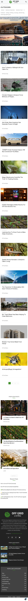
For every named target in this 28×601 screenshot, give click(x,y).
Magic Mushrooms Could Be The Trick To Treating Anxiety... (12, 178)
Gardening (4, 589)
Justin (4, 470)
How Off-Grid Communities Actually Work (9, 486)
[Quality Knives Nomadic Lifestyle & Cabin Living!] (14, 249)
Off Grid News (5, 101)
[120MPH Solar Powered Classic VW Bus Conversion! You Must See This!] (14, 139)
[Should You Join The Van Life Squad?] (11, 40)
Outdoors (4, 65)
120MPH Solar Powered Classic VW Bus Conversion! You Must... (13, 150)
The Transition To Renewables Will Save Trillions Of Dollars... (13, 288)
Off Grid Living (5, 73)
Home (2, 5)
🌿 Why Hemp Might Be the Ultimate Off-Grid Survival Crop (13, 489)
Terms (14, 596)
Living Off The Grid (6, 579)
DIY (3, 585)
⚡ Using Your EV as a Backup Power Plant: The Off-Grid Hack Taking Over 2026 (14, 493)
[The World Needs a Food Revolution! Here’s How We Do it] (14, 434)
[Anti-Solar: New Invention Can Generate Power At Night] (14, 112)
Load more (13, 475)
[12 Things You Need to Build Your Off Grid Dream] (14, 410)
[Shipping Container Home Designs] (4, 561)
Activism (2, 10)
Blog (3, 573)
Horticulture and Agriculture (11, 468)
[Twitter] (19, 537)
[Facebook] (8, 537)
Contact (18, 596)
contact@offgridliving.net (16, 533)
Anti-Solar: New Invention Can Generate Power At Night (11, 123)
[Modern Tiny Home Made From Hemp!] (14, 331)
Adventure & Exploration (10, 10)
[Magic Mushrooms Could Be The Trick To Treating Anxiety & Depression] (14, 167)
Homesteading (5, 581)
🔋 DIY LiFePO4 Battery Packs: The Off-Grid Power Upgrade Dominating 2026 (13, 497)
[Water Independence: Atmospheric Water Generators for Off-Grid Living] (14, 25)
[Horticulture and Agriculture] (14, 459)
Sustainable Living (6, 583)
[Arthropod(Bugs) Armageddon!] (14, 359)
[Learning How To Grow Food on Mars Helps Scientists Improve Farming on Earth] (14, 222)
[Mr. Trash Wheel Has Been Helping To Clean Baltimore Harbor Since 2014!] (14, 304)
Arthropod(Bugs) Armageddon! (11, 369)
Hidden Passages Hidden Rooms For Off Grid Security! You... (13, 205)
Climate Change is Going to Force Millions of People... (12, 96)
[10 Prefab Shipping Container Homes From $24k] (4, 555)
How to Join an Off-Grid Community (8, 483)
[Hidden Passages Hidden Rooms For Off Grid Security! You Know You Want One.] (14, 194)
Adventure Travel (19, 10)
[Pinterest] (15, 537)
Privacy (9, 596)
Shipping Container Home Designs (16, 560)
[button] (26, 2)
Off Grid (3, 575)
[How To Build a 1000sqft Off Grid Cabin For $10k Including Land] (14, 57)
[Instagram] (12, 537)
